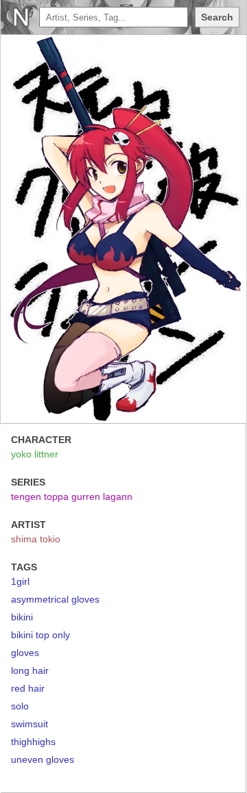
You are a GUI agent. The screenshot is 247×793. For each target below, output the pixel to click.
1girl (20, 581)
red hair (28, 688)
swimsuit (29, 723)
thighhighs (33, 741)
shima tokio (35, 538)
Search (217, 17)
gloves (25, 652)
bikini (22, 617)
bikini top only (40, 634)
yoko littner (34, 454)
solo (20, 706)
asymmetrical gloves (55, 599)
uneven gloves (42, 759)
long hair (30, 670)
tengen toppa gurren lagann (71, 496)
